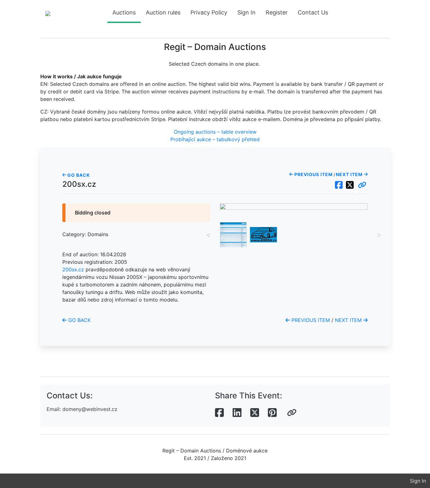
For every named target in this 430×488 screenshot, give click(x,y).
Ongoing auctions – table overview (215, 132)
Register (277, 12)
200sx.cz (73, 269)
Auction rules (163, 12)
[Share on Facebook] (219, 412)
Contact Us (313, 12)
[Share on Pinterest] (272, 412)
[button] (362, 185)
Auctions (124, 12)
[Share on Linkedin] (237, 412)
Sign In (246, 12)
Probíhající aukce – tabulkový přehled (215, 139)
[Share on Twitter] (254, 412)
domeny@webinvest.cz (89, 409)
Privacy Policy (208, 12)
